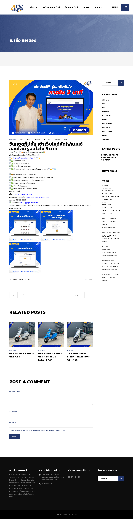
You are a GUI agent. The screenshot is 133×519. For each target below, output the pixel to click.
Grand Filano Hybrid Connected (109, 236)
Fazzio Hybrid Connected (110, 216)
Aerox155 (105, 185)
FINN (103, 219)
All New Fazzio (107, 193)
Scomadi (57, 140)
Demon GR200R (107, 199)
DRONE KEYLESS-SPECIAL (109, 210)
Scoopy (104, 272)
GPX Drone (105, 230)
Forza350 (113, 221)
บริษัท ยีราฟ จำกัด (72, 514)
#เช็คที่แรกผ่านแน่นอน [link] (74, 205)
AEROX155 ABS (106, 188)
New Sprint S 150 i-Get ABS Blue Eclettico (50, 357)
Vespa (66, 140)
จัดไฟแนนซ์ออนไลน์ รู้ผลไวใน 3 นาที (19, 279)
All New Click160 (108, 191)
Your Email (13, 423)
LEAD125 (104, 241)
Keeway (37, 140)
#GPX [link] (25, 205)
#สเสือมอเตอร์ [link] (61, 205)
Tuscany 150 (106, 275)
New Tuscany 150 (108, 252)
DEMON (113, 196)
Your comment (14, 392)
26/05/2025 (12, 351)
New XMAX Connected (109, 255)
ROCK (104, 266)
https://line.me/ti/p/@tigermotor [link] (37, 197)
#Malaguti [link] (31, 205)
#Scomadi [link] (46, 205)
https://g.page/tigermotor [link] (29, 202)
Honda (29, 140)
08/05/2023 (12, 140)
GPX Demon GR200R (108, 227)
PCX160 (104, 263)
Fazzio (111, 213)
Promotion (107, 124)
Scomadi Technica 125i (109, 269)
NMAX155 (113, 258)
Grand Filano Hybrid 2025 (111, 233)
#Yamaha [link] (19, 205)
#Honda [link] (12, 205)
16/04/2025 (41, 351)
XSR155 (112, 277)
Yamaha (105, 139)
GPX (21, 140)
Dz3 (103, 213)
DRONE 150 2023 (107, 205)
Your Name (13, 411)
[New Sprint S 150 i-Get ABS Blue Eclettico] (51, 334)
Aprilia (105, 100)
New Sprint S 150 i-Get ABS (21, 355)
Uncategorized (109, 131)
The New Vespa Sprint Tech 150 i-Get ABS (79, 357)
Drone (104, 202)
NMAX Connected (108, 261)
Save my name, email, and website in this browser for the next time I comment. (38, 431)
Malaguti (47, 140)
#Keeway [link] (39, 205)
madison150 (106, 244)
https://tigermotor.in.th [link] (23, 194)
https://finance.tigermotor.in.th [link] (25, 158)
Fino (103, 221)
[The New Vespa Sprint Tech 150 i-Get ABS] (80, 334)
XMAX (104, 277)
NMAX (104, 258)
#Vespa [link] (53, 205)
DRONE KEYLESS (107, 207)
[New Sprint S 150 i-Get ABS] (22, 334)
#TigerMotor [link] (16, 208)
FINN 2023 (113, 219)
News (104, 120)
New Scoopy (106, 249)
